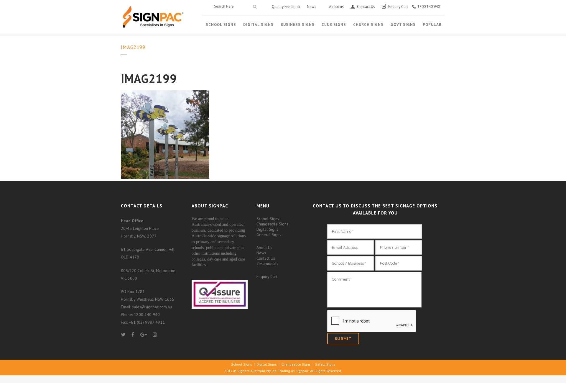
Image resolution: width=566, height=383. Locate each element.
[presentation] (371, 321)
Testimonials (267, 263)
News (261, 253)
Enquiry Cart (266, 276)
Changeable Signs (272, 224)
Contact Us (265, 258)
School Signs (267, 218)
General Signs (268, 234)
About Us (264, 247)
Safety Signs (325, 364)
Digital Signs (267, 229)
